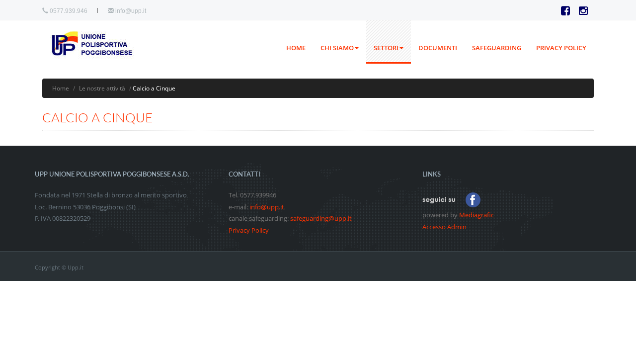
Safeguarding (496, 47)
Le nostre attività (102, 88)
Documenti (437, 47)
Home (296, 47)
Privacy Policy (249, 230)
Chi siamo (337, 47)
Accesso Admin (444, 226)
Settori (386, 47)
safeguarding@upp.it (321, 218)
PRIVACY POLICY (561, 47)
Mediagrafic (476, 214)
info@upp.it (130, 10)
